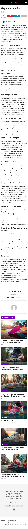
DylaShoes (7, 524)
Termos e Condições (5, 522)
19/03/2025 (4, 344)
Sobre (14, 522)
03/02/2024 (11, 12)
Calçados (4, 337)
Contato (3, 520)
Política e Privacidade (12, 520)
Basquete (4, 417)
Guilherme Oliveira (9, 526)
